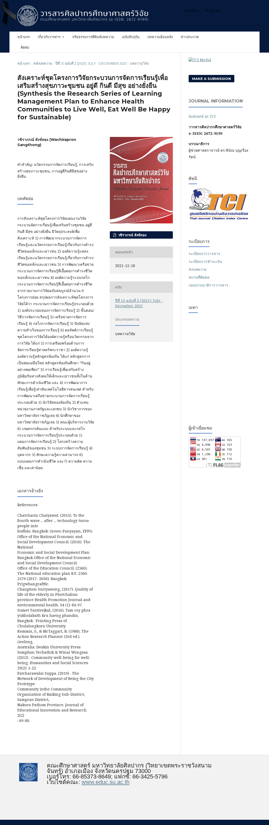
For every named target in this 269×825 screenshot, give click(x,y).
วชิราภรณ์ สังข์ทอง (131, 235)
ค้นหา (242, 36)
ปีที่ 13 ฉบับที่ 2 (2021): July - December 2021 (91, 63)
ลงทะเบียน (191, 10)
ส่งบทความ (197, 269)
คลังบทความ (42, 63)
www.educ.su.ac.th (106, 782)
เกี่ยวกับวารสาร (49, 37)
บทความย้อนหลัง (160, 37)
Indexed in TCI (202, 116)
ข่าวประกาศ (190, 37)
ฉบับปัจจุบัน (130, 37)
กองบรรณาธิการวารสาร (208, 285)
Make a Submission (211, 78)
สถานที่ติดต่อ (199, 277)
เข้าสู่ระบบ (212, 10)
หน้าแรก (23, 37)
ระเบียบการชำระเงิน (205, 261)
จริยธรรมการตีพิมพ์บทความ (93, 37)
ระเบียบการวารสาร (204, 253)
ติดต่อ (25, 47)
